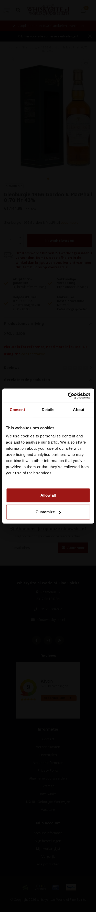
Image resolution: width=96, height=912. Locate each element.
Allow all (48, 495)
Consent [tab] (17, 409)
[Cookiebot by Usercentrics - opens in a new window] (68, 395)
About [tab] (78, 409)
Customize (45, 512)
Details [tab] (48, 409)
